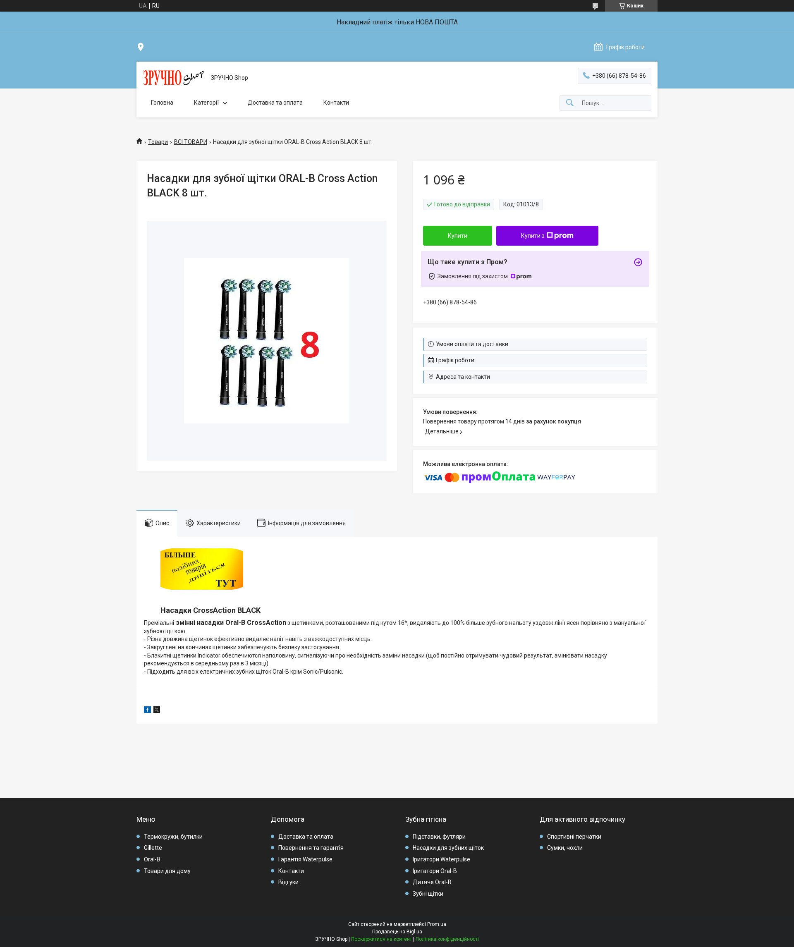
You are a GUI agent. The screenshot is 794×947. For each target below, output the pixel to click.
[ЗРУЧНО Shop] (174, 78)
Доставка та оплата (275, 102)
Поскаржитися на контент (381, 939)
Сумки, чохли (565, 847)
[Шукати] (570, 103)
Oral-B (152, 859)
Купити (457, 235)
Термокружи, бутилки (173, 836)
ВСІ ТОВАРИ (190, 142)
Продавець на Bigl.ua (397, 932)
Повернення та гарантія (311, 847)
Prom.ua (436, 924)
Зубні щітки (428, 893)
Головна (162, 102)
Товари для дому (167, 871)
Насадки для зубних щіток (448, 847)
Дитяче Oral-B (432, 882)
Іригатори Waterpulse (441, 859)
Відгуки (288, 882)
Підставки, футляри (439, 836)
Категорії (206, 102)
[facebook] (147, 711)
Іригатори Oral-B (435, 871)
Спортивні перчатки (574, 836)
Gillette (153, 847)
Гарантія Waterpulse (305, 859)
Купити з (533, 235)
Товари (158, 142)
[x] (156, 711)
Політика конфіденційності (447, 939)
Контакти (336, 102)
